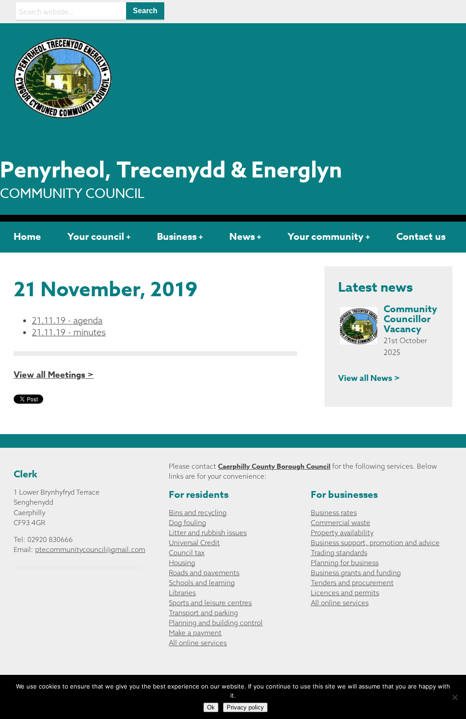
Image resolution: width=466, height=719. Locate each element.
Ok (211, 707)
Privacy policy (245, 707)
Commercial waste (340, 522)
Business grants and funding (356, 572)
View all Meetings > (54, 375)
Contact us (421, 236)
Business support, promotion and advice (375, 542)
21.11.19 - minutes (69, 332)
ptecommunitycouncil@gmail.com (90, 549)
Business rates (334, 512)
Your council (95, 236)
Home (27, 236)
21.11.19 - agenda (67, 320)
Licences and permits (345, 592)
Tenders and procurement (352, 582)
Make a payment (195, 632)
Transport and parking (203, 612)
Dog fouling (187, 522)
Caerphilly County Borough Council (274, 466)
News (242, 236)
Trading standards (339, 552)
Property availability (342, 532)
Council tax (186, 552)
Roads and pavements (204, 572)
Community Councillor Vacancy (410, 319)
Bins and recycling (198, 512)
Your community (326, 236)
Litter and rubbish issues (208, 532)
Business (177, 236)
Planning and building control (216, 622)
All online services (198, 642)
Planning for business (345, 562)
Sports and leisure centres (210, 602)
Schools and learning (202, 582)
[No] (454, 697)
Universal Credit (194, 542)
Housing (182, 562)
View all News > (369, 378)
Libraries (182, 592)
